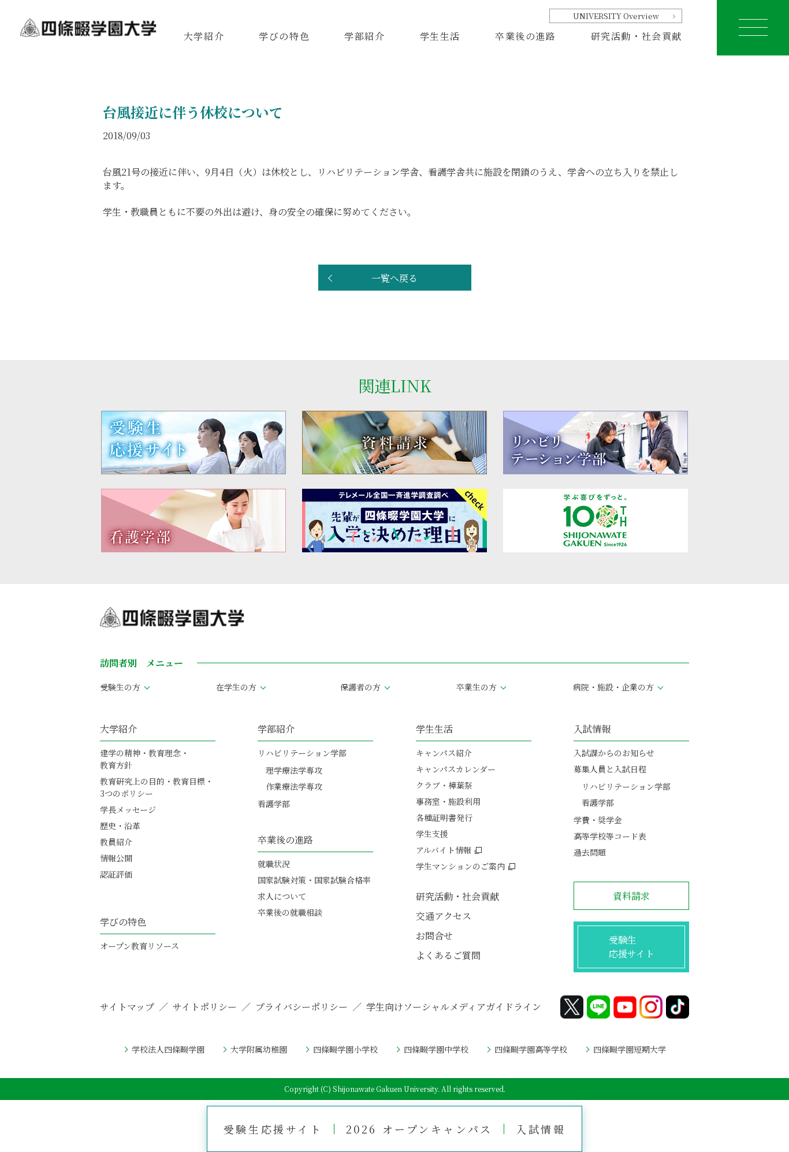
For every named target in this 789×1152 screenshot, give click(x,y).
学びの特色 (123, 921)
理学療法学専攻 (294, 770)
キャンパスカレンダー (456, 769)
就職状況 (274, 863)
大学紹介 (118, 728)
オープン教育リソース (139, 946)
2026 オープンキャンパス (419, 1128)
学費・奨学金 (598, 820)
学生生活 (434, 728)
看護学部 (274, 803)
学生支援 (432, 833)
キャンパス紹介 (444, 753)
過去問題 (590, 852)
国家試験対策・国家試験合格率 (314, 880)
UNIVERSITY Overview (616, 15)
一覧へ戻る (394, 278)
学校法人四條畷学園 (168, 1049)
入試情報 (540, 1128)
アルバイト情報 (443, 850)
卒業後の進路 (285, 839)
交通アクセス (443, 916)
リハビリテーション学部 (302, 753)
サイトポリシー (205, 1006)
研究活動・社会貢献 (636, 36)
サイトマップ (127, 1006)
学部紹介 (276, 728)
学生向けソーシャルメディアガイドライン (453, 1006)
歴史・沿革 (120, 825)
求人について (282, 896)
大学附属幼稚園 (258, 1049)
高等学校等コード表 (610, 836)
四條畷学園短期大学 (629, 1049)
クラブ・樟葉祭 (444, 785)
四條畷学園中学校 (436, 1049)
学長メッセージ (128, 809)
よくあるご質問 (448, 955)
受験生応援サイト (273, 1128)
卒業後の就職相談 (290, 912)
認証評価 (116, 874)
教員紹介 (116, 842)
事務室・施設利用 (448, 801)
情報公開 (116, 858)
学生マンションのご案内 (460, 866)
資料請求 (631, 895)
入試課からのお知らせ (614, 753)
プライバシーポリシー (301, 1006)
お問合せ (434, 935)
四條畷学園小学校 (345, 1049)
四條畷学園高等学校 (530, 1049)
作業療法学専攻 (294, 786)
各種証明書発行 (444, 817)
